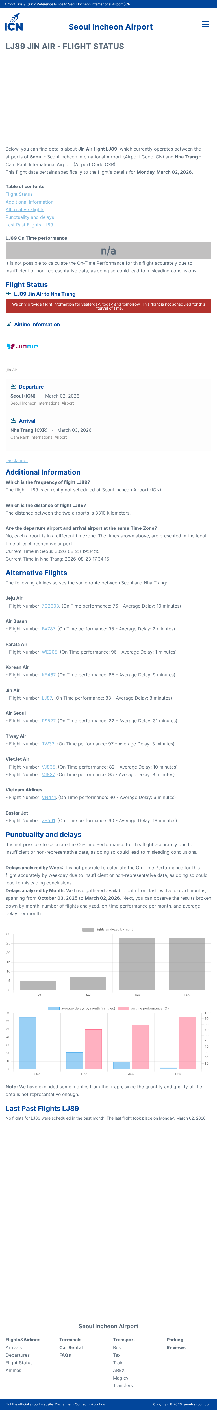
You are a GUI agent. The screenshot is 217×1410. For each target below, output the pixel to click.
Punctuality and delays (30, 217)
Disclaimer (63, 1404)
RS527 (48, 720)
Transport (124, 1339)
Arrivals (14, 1347)
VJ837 (48, 774)
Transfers (123, 1385)
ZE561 (48, 820)
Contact (81, 1404)
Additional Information (29, 202)
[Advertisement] (108, 100)
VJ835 (48, 767)
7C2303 (50, 606)
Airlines (13, 1370)
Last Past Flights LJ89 (29, 225)
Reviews (176, 1347)
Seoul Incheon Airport (111, 27)
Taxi (117, 1355)
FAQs (65, 1355)
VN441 (49, 797)
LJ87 (47, 698)
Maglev (121, 1378)
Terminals (70, 1339)
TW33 (48, 744)
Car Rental (71, 1347)
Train (118, 1362)
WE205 (49, 652)
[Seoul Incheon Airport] (14, 22)
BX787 (48, 629)
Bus (117, 1347)
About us (98, 1404)
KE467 (48, 675)
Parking (175, 1339)
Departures (18, 1355)
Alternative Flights (25, 209)
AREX (119, 1370)
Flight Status (19, 194)
